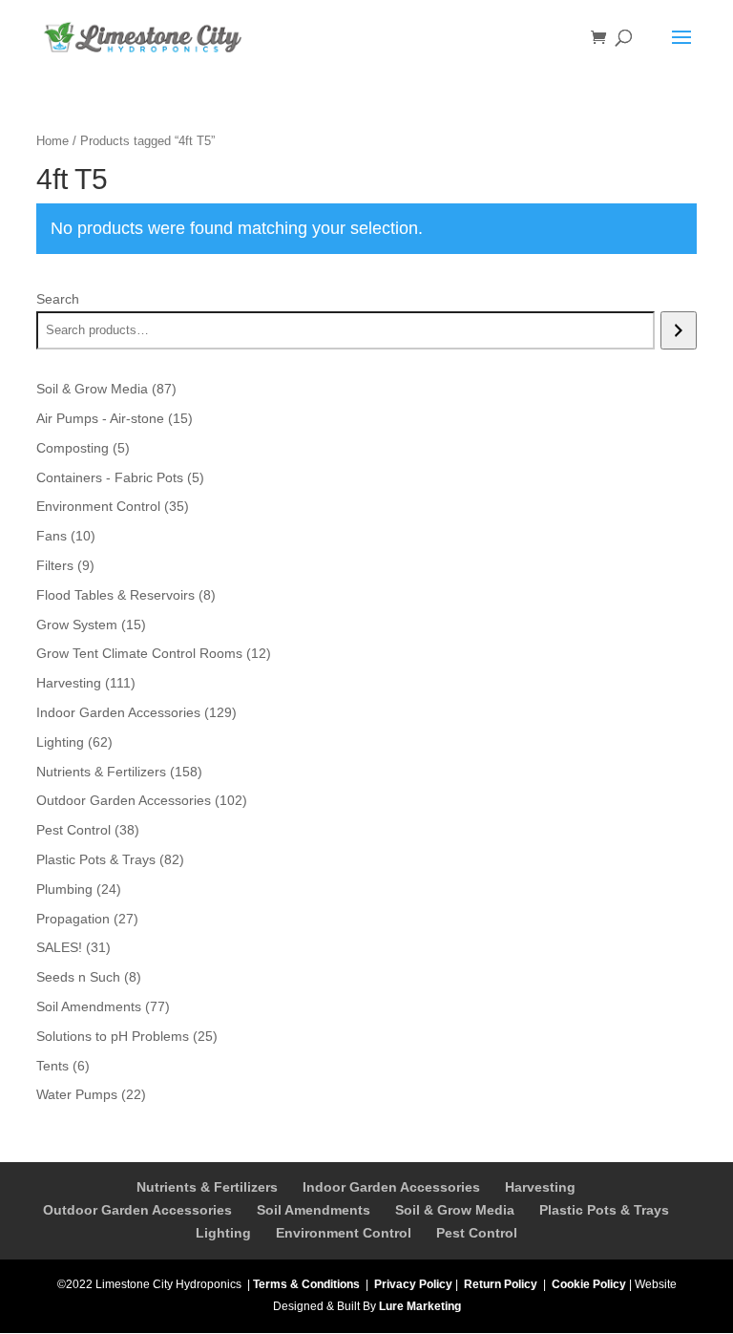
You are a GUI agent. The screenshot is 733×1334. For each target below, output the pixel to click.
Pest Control (476, 1232)
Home (52, 141)
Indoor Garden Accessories (391, 1187)
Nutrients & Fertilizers (207, 1187)
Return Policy (500, 1284)
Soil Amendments (313, 1210)
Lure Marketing (420, 1306)
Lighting (223, 1232)
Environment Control (343, 1232)
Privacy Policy (413, 1284)
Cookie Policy (589, 1284)
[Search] (678, 330)
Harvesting (540, 1187)
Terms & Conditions (306, 1284)
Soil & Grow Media (454, 1210)
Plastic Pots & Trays (604, 1210)
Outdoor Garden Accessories (137, 1210)
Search (57, 299)
